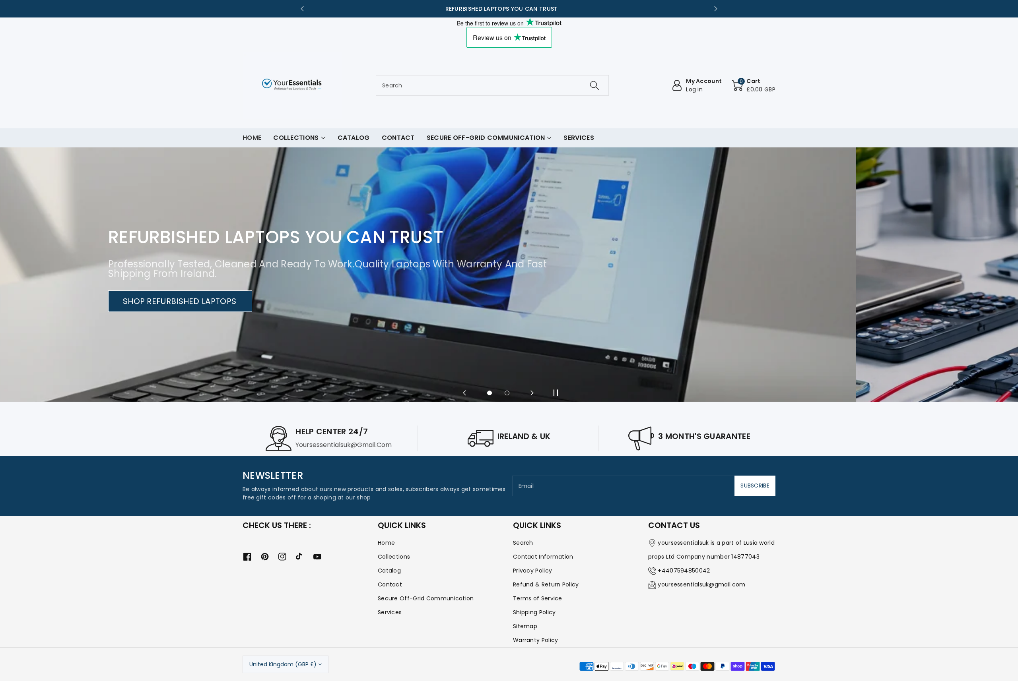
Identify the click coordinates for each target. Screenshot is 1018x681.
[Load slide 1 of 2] (489, 393)
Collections (394, 557)
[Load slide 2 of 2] (507, 393)
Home (386, 543)
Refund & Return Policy (546, 584)
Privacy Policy (532, 571)
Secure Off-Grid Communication (426, 598)
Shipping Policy (534, 612)
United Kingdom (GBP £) (283, 664)
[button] (753, 85)
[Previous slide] (302, 8)
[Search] (594, 85)
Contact (390, 584)
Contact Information (543, 557)
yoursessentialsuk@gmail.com (701, 584)
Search (523, 543)
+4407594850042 (684, 571)
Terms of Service (537, 598)
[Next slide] (716, 8)
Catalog (389, 571)
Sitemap (525, 626)
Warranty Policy (535, 640)
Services (390, 612)
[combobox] (492, 85)
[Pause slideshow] (553, 393)
